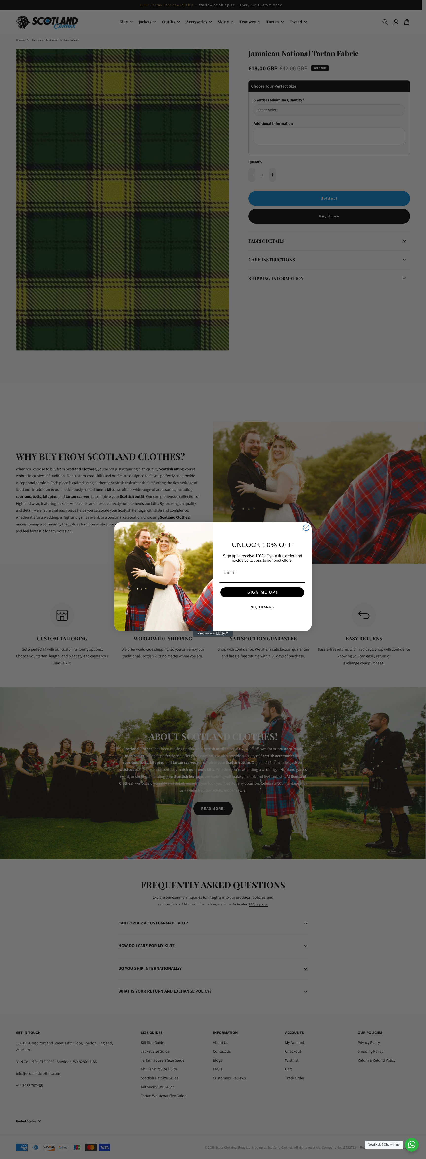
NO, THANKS (262, 607)
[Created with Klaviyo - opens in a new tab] (213, 634)
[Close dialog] (306, 528)
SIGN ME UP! (262, 592)
